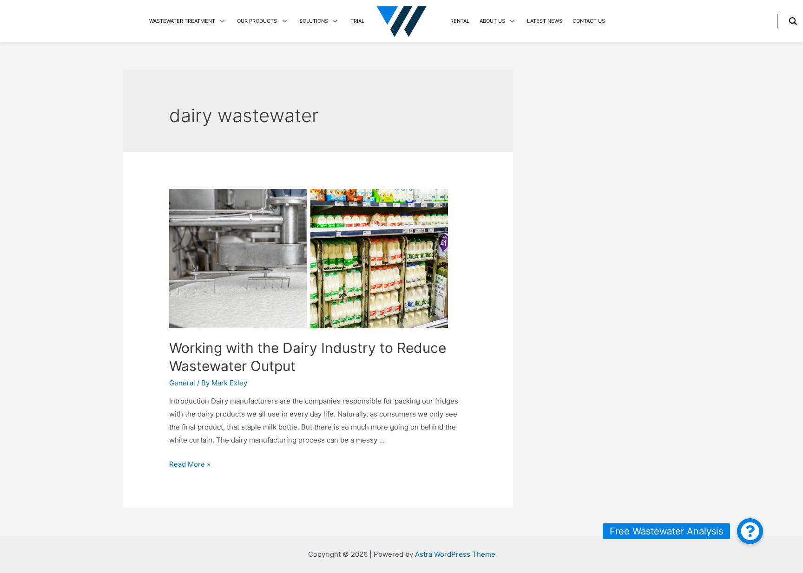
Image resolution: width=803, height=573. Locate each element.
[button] (750, 531)
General (182, 382)
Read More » (190, 464)
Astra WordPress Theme (455, 554)
